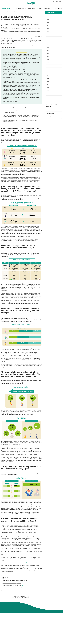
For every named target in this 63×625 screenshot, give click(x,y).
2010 (48, 65)
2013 (48, 56)
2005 (48, 81)
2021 (48, 31)
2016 (48, 47)
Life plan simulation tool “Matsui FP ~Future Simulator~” (13, 562)
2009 (48, 69)
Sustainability (39, 8)
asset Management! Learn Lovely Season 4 (12, 585)
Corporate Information (22, 8)
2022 (48, 28)
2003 (48, 87)
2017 (48, 44)
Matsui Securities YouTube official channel (12, 587)
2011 (48, 62)
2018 (48, 41)
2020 (48, 34)
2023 (48, 25)
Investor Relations (31, 8)
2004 (48, 84)
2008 (48, 72)
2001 (48, 93)
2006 (48, 78)
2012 (48, 59)
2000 (48, 97)
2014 (48, 53)
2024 (48, 22)
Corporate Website (50, 12)
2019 (48, 37)
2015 (48, 50)
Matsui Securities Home (57, 1)
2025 (48, 19)
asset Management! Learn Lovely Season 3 (12, 583)
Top (15, 8)
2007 (48, 75)
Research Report (50, 100)
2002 (48, 90)
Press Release (47, 8)
